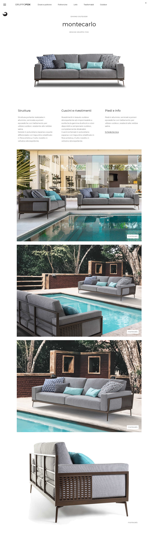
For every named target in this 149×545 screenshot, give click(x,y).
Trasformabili (89, 5)
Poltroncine (62, 5)
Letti (75, 5)
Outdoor (103, 5)
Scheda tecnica (112, 132)
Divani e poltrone (45, 5)
